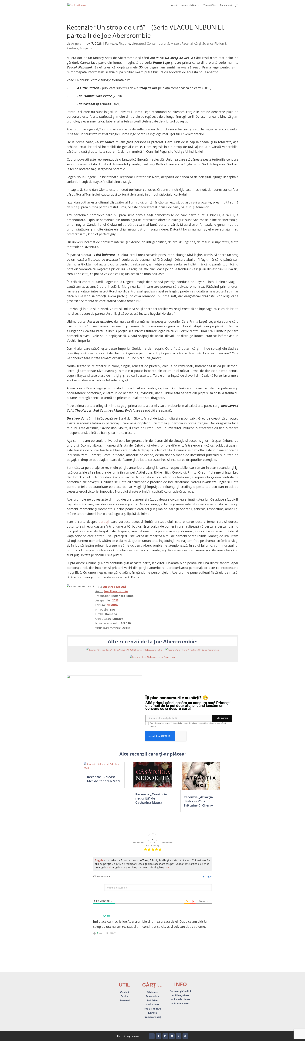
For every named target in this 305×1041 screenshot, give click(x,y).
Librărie (152, 1012)
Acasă (174, 5)
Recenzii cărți (191, 43)
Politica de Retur (180, 1003)
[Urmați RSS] (185, 1036)
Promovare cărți (152, 1017)
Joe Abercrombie (116, 591)
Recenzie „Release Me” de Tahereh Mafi (103, 779)
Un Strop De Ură (114, 587)
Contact (124, 992)
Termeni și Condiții (180, 991)
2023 (115, 600)
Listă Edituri (152, 1000)
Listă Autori (152, 1004)
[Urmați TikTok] (178, 1036)
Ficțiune (124, 43)
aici (109, 867)
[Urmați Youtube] (172, 1036)
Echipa (124, 996)
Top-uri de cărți (152, 1008)
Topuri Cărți (210, 5)
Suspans (86, 48)
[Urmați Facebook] (152, 1036)
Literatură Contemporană (150, 43)
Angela (76, 43)
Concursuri (226, 5)
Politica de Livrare (180, 999)
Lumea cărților (189, 5)
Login (208, 876)
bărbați (104, 521)
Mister (175, 43)
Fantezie (111, 43)
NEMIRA (112, 605)
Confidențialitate (180, 995)
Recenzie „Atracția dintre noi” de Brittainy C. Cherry (198, 801)
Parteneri (124, 1000)
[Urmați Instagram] (165, 1036)
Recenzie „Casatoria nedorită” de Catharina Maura (151, 798)
